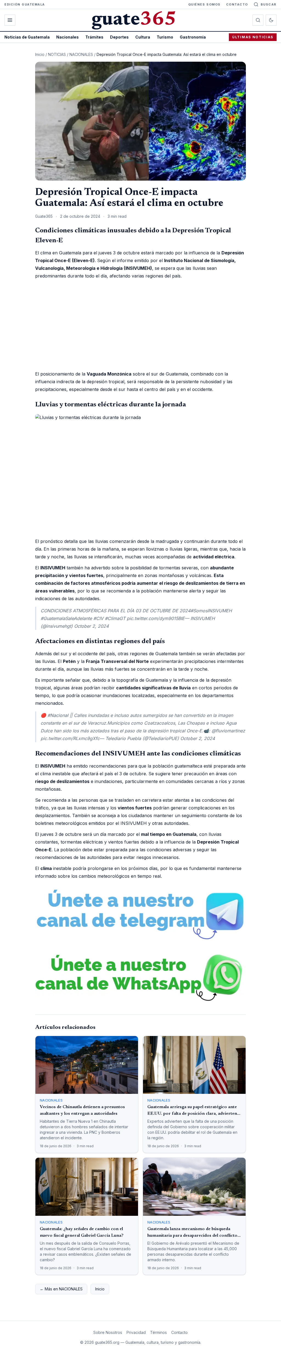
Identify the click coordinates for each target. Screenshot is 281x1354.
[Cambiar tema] (271, 20)
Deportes (119, 37)
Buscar (269, 4)
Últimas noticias (252, 37)
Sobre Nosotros (107, 1332)
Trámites (94, 37)
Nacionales (67, 37)
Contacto (237, 4)
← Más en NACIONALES (61, 1289)
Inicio (39, 54)
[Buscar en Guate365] (257, 20)
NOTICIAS (57, 54)
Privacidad (136, 1332)
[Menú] (9, 20)
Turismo (165, 37)
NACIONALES (81, 54)
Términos (158, 1332)
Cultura (142, 37)
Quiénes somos (204, 4)
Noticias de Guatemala (27, 37)
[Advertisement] (140, 324)
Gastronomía (193, 37)
